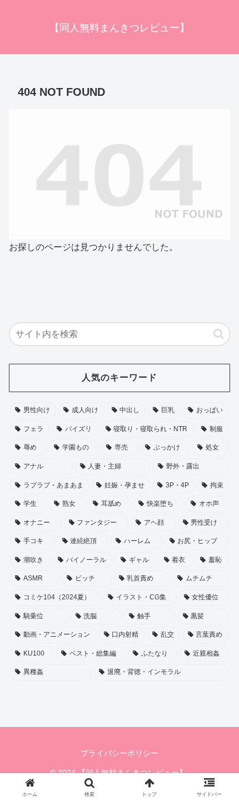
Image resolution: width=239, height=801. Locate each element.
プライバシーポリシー (119, 753)
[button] (218, 334)
